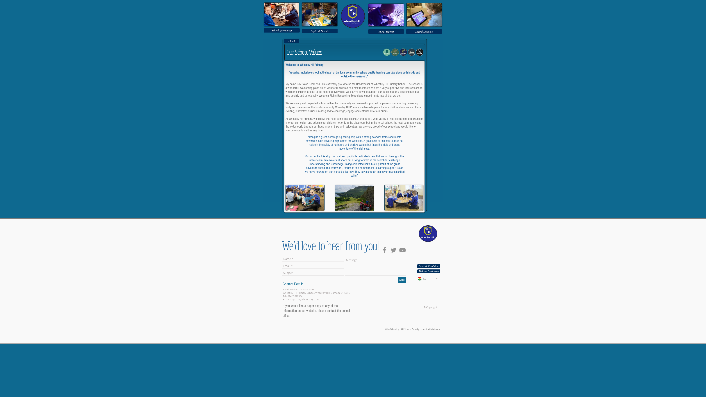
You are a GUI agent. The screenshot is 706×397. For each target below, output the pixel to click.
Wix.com (436, 329)
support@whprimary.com (304, 299)
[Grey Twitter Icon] (393, 250)
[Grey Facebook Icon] (384, 250)
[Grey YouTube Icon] (402, 250)
